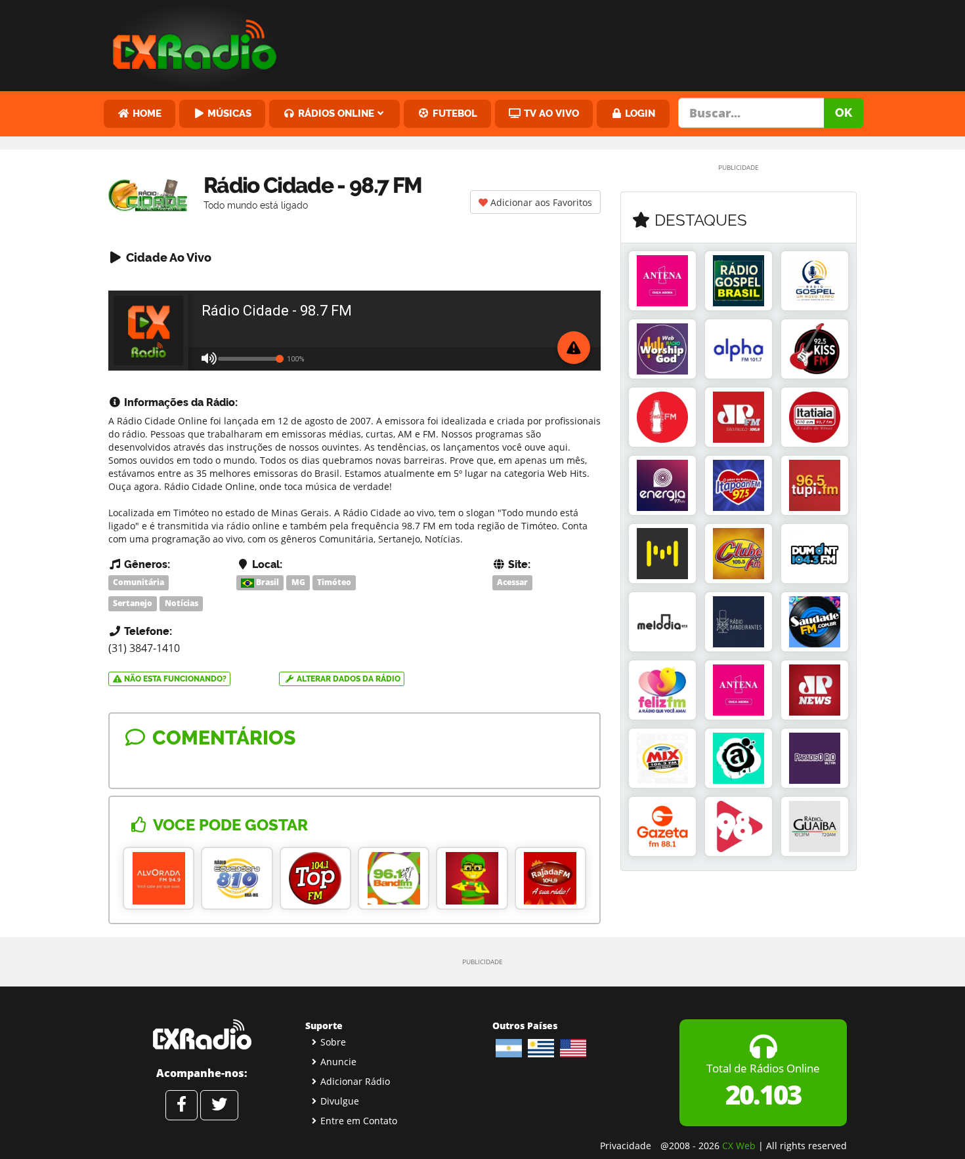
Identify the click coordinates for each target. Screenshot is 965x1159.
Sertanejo (132, 603)
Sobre (333, 1042)
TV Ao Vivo (550, 113)
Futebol (453, 113)
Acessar (512, 582)
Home (145, 113)
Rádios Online (334, 113)
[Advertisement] (583, 43)
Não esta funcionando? (174, 678)
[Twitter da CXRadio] (219, 1105)
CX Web (739, 1145)
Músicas (228, 113)
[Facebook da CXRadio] (181, 1105)
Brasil (266, 582)
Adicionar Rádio (355, 1081)
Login (638, 113)
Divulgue (339, 1101)
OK (843, 112)
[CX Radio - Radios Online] (202, 1034)
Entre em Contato (358, 1120)
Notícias (181, 603)
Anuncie (338, 1061)
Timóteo (334, 582)
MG (298, 582)
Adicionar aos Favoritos (540, 202)
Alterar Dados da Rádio (347, 678)
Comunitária (138, 582)
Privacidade (625, 1145)
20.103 (763, 1094)
